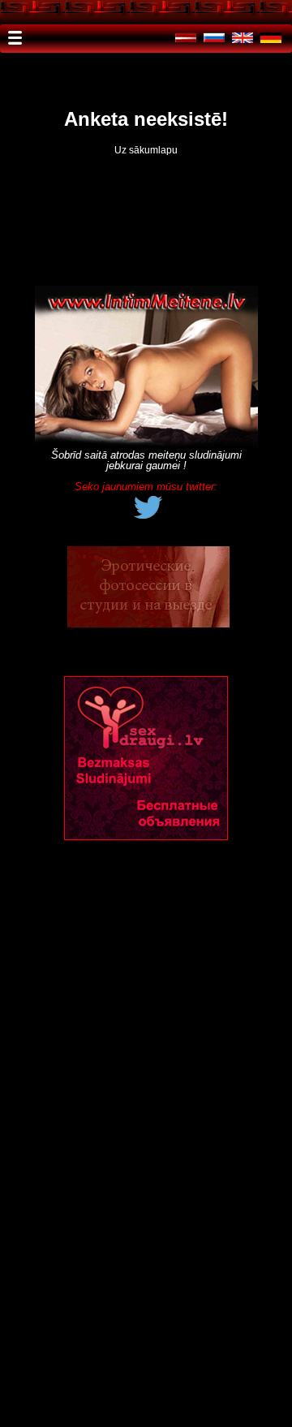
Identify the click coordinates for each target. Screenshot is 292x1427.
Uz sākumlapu (146, 150)
